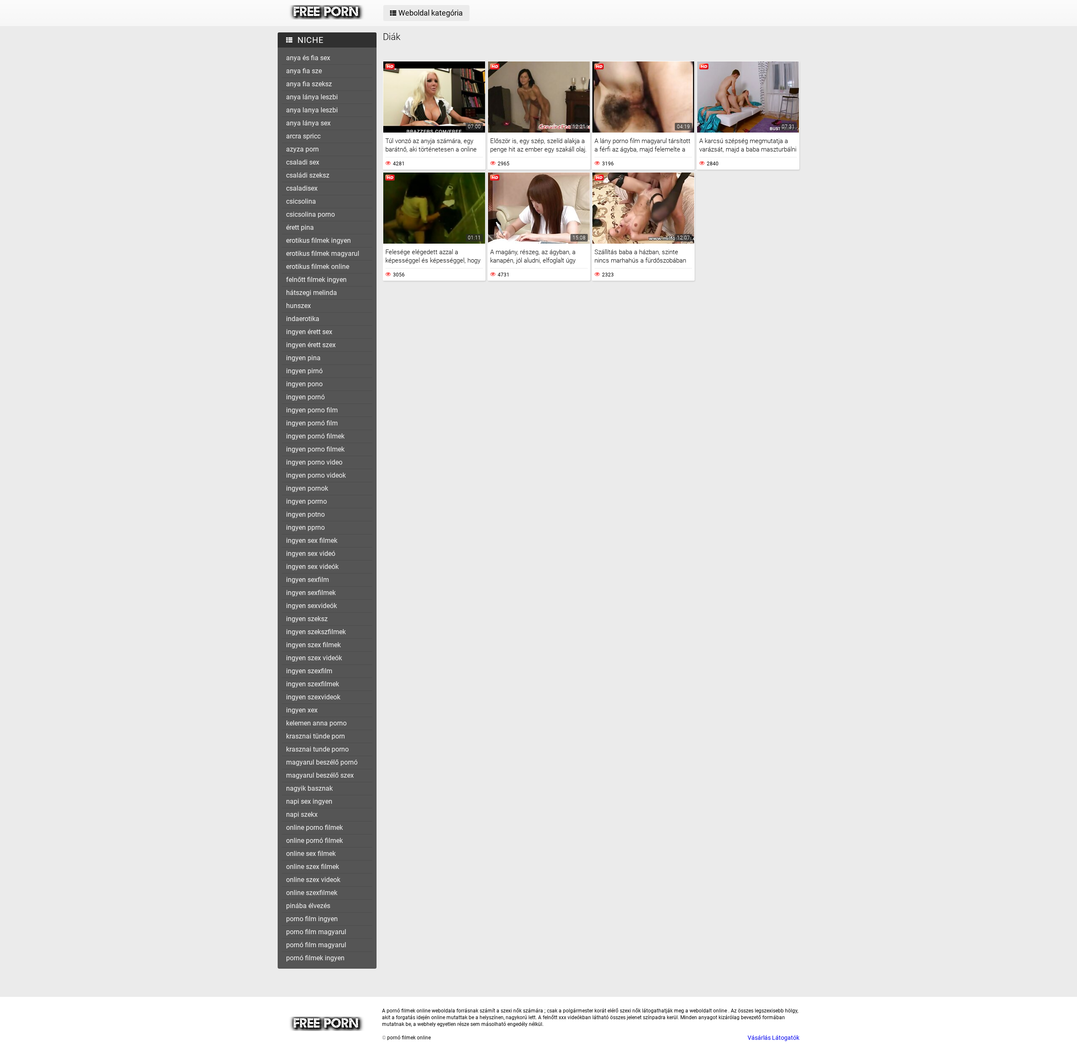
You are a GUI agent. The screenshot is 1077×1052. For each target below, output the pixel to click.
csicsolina (301, 201)
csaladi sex (302, 162)
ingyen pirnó (304, 371)
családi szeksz (307, 175)
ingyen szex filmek (313, 645)
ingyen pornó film (312, 423)
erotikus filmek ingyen (318, 240)
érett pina (300, 227)
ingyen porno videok (316, 475)
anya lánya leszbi (312, 97)
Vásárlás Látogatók (773, 1037)
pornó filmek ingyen (315, 958)
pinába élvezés (308, 906)
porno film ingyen (312, 919)
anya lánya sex (308, 123)
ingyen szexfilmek (312, 684)
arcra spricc (303, 136)
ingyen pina (303, 358)
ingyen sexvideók (311, 606)
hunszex (298, 306)
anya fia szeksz (309, 84)
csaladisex (302, 188)
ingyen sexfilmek (311, 593)
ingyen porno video (314, 462)
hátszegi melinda (311, 293)
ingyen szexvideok (313, 697)
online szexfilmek (311, 893)
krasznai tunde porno (317, 749)
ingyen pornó (305, 397)
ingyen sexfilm (307, 580)
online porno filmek (314, 828)
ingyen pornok (307, 488)
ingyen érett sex (309, 332)
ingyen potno (305, 514)
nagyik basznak (309, 788)
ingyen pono (304, 384)
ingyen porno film (312, 410)
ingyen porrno (306, 501)
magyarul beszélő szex (320, 775)
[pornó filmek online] (327, 17)
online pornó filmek (314, 841)
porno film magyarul (316, 932)
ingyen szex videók (314, 658)
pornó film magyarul (316, 945)
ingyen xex (302, 710)
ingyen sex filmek (311, 541)
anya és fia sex (308, 58)
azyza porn (302, 149)
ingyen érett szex (311, 345)
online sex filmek (311, 854)
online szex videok (313, 880)
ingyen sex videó (310, 554)
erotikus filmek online (317, 267)
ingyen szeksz (307, 619)
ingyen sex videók (312, 567)
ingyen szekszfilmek (316, 632)
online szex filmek (312, 867)
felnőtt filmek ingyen (316, 280)
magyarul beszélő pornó (322, 762)
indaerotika (302, 319)
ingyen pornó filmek (315, 436)
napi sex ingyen (309, 801)
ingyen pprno (305, 527)
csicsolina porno (310, 214)
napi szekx (302, 814)
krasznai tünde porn (315, 736)
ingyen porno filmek (315, 449)
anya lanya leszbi (312, 110)
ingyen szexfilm (309, 671)
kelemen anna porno (316, 723)
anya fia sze (304, 71)
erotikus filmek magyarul (322, 254)
